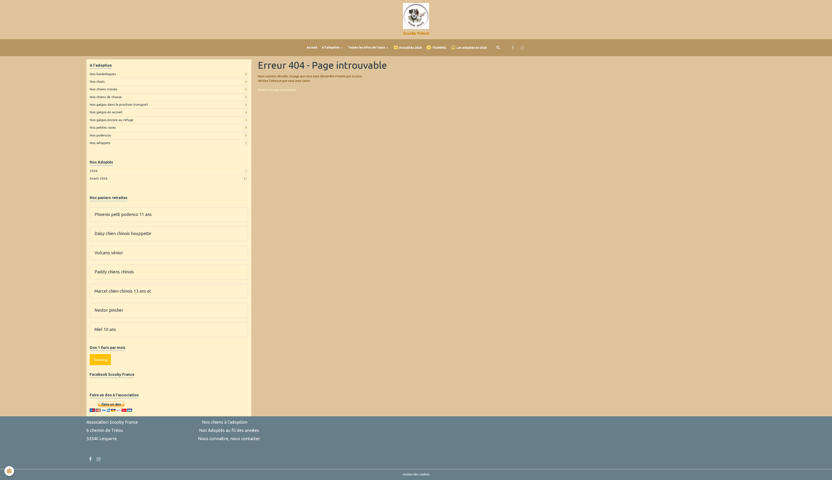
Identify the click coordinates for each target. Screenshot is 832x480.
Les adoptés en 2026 (471, 47)
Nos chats (97, 81)
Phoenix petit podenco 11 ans (123, 214)
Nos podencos (100, 135)
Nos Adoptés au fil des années (229, 430)
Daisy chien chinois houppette (122, 233)
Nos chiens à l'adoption (224, 422)
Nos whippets (100, 143)
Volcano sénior (108, 252)
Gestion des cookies (416, 474)
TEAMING (438, 47)
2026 (94, 171)
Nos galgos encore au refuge (111, 120)
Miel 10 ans (105, 329)
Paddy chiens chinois (114, 271)
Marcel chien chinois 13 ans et (122, 291)
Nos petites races (103, 127)
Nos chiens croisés (103, 89)
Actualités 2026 (410, 47)
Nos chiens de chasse (106, 97)
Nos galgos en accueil (106, 112)
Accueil (312, 47)
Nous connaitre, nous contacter (229, 438)
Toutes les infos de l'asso (367, 47)
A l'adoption (331, 47)
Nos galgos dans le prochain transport (119, 104)
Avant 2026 (98, 178)
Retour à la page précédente (277, 90)
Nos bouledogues (103, 74)
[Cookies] (9, 471)
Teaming (100, 360)
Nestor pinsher (108, 310)
